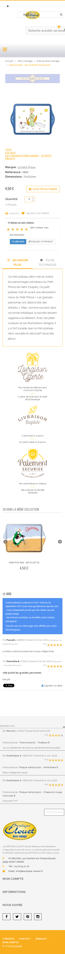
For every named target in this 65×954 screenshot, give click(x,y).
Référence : (13, 172)
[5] (26, 229)
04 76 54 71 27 (21, 866)
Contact (25, 938)
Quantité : (12, 199)
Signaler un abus (53, 686)
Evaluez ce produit (42, 242)
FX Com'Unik (16, 946)
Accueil (9, 61)
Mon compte (13, 879)
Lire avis (19, 242)
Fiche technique (47, 262)
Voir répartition (17, 234)
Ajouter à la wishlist (37, 213)
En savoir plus (20, 262)
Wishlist (41, 938)
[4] (21, 229)
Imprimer (14, 214)
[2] (12, 229)
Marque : (11, 167)
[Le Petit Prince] (32, 78)
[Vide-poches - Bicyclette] (24, 538)
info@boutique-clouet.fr (29, 871)
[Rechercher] (61, 14)
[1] (8, 229)
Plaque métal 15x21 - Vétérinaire (38, 767)
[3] (17, 229)
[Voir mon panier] (59, 27)
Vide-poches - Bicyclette (24, 562)
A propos (8, 938)
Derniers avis (7, 726)
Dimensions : (14, 176)
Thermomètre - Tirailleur (33, 742)
